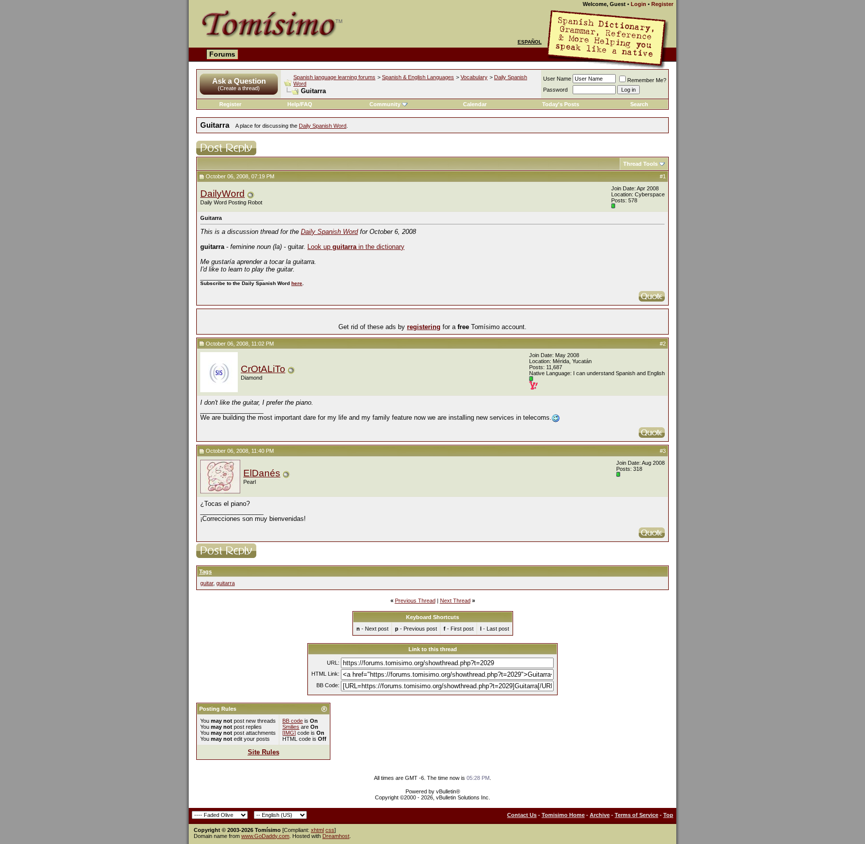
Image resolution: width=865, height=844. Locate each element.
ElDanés (261, 473)
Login (638, 4)
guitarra (225, 583)
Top (668, 815)
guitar (206, 583)
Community (384, 104)
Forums (222, 54)
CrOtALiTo (263, 369)
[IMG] (289, 733)
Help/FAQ (299, 104)
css (329, 830)
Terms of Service (636, 815)
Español (530, 42)
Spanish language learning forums (334, 77)
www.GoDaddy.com (265, 836)
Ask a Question (239, 81)
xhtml (317, 830)
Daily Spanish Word (322, 126)
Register (662, 4)
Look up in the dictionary (355, 246)
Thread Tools (640, 164)
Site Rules (263, 752)
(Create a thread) (239, 88)
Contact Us (522, 815)
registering (424, 327)
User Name (557, 79)
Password (555, 90)
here (296, 283)
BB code (292, 721)
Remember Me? (646, 80)
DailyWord (222, 193)
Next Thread (455, 601)
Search (639, 104)
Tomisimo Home (563, 815)
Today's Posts (560, 104)
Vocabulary (474, 77)
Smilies (290, 727)
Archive (600, 815)
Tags (205, 572)
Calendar (475, 104)
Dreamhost (335, 836)
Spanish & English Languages (418, 77)
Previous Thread (415, 601)
